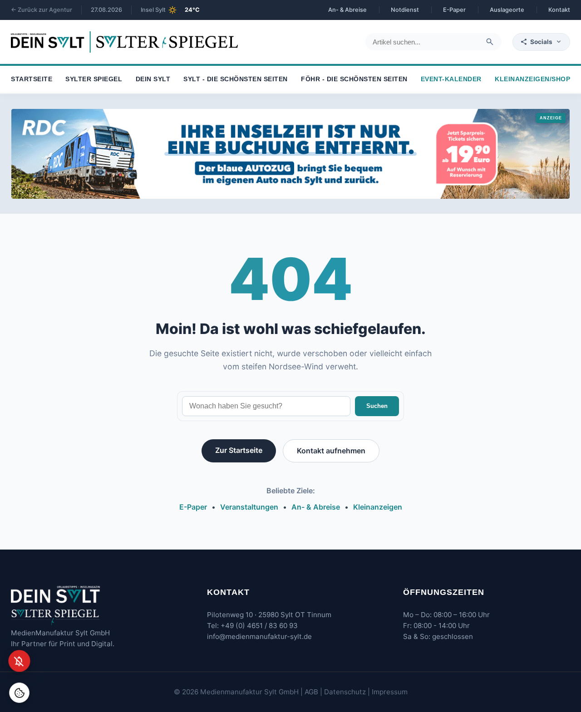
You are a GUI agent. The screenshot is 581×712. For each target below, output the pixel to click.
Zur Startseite (238, 450)
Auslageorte (507, 9)
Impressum (390, 691)
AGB (311, 691)
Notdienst (405, 9)
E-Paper (454, 9)
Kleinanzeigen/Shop (532, 79)
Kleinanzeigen (377, 506)
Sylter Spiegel (93, 79)
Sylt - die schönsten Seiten (235, 79)
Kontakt (559, 9)
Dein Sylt (153, 79)
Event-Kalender (451, 79)
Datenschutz (345, 691)
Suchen (377, 406)
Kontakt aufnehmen (331, 450)
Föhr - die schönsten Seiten (354, 79)
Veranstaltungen (249, 506)
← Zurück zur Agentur (41, 9)
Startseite (31, 79)
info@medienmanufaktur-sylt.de (259, 636)
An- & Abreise (347, 9)
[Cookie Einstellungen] (19, 693)
